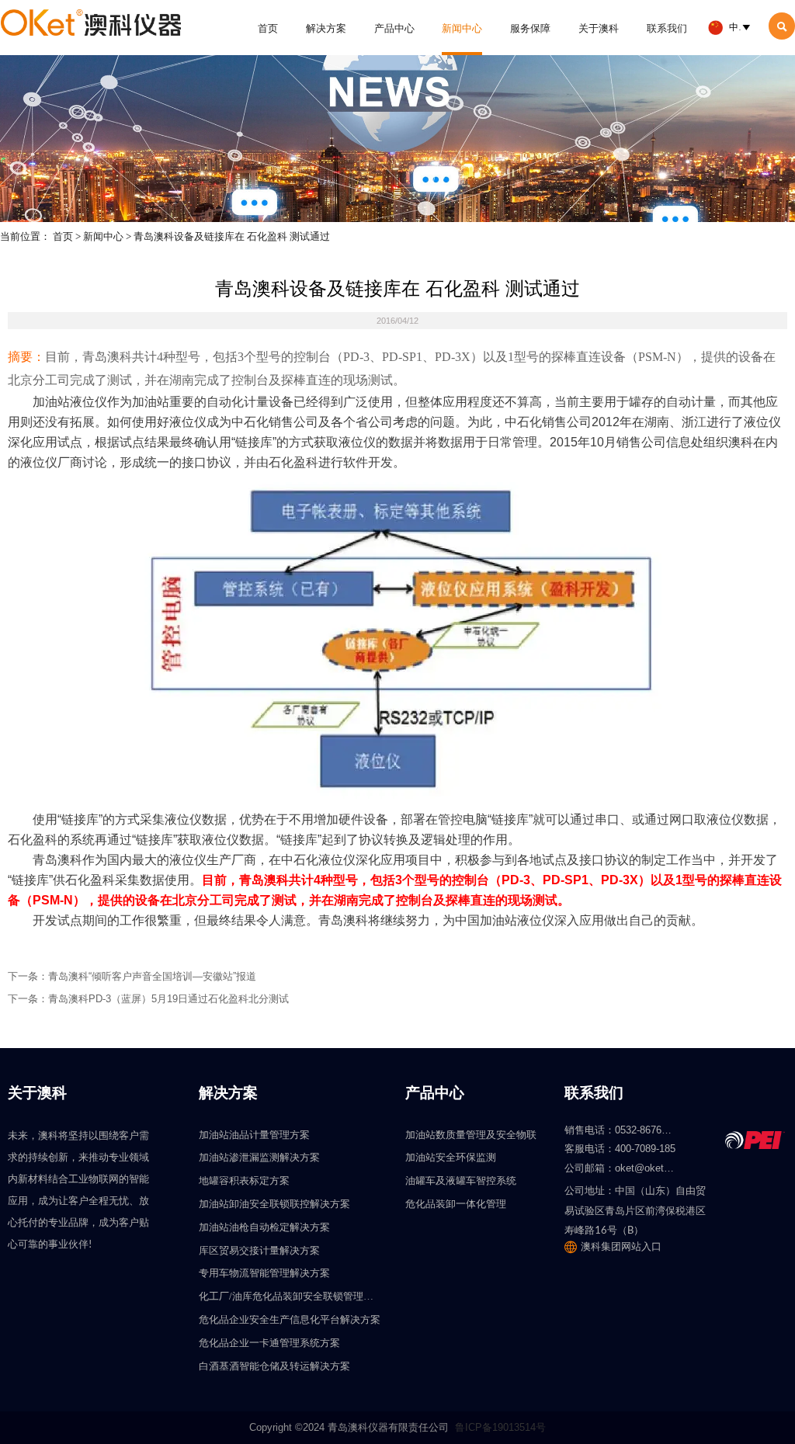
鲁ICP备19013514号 (500, 1427)
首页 (63, 236)
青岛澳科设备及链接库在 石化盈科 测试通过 (232, 236)
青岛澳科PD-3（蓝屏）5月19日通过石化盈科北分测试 (168, 999)
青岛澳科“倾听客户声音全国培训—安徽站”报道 (152, 976)
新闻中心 (103, 236)
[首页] (91, 22)
